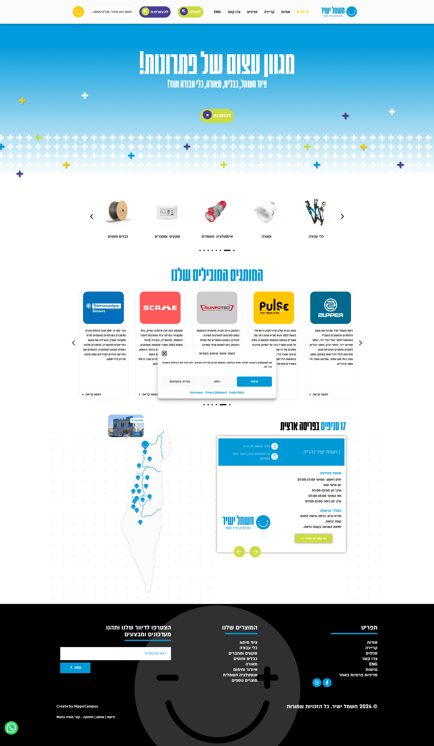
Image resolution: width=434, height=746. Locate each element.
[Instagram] (316, 682)
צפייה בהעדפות (180, 382)
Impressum (196, 392)
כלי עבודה (316, 236)
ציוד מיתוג (248, 642)
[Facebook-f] (327, 682)
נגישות (371, 669)
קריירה (269, 12)
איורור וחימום (245, 669)
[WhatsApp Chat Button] (11, 728)
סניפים (252, 12)
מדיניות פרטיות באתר (358, 675)
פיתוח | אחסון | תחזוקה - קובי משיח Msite (86, 717)
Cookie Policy (236, 392)
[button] (164, 353)
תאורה (266, 236)
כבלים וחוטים (118, 236)
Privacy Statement (216, 392)
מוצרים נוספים (244, 680)
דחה (217, 382)
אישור (254, 382)
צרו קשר (234, 12)
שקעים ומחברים (167, 236)
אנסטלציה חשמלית (240, 675)
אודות (285, 12)
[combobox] (103, 12)
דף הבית (303, 12)
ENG (217, 12)
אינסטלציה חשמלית (217, 236)
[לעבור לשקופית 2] (227, 250)
